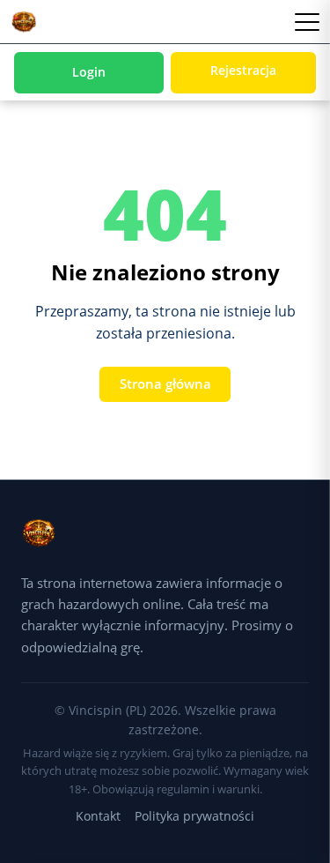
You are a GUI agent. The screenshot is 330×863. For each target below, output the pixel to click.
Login (89, 71)
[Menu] (307, 22)
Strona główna (165, 383)
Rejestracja (243, 70)
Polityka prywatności (194, 815)
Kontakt (98, 815)
